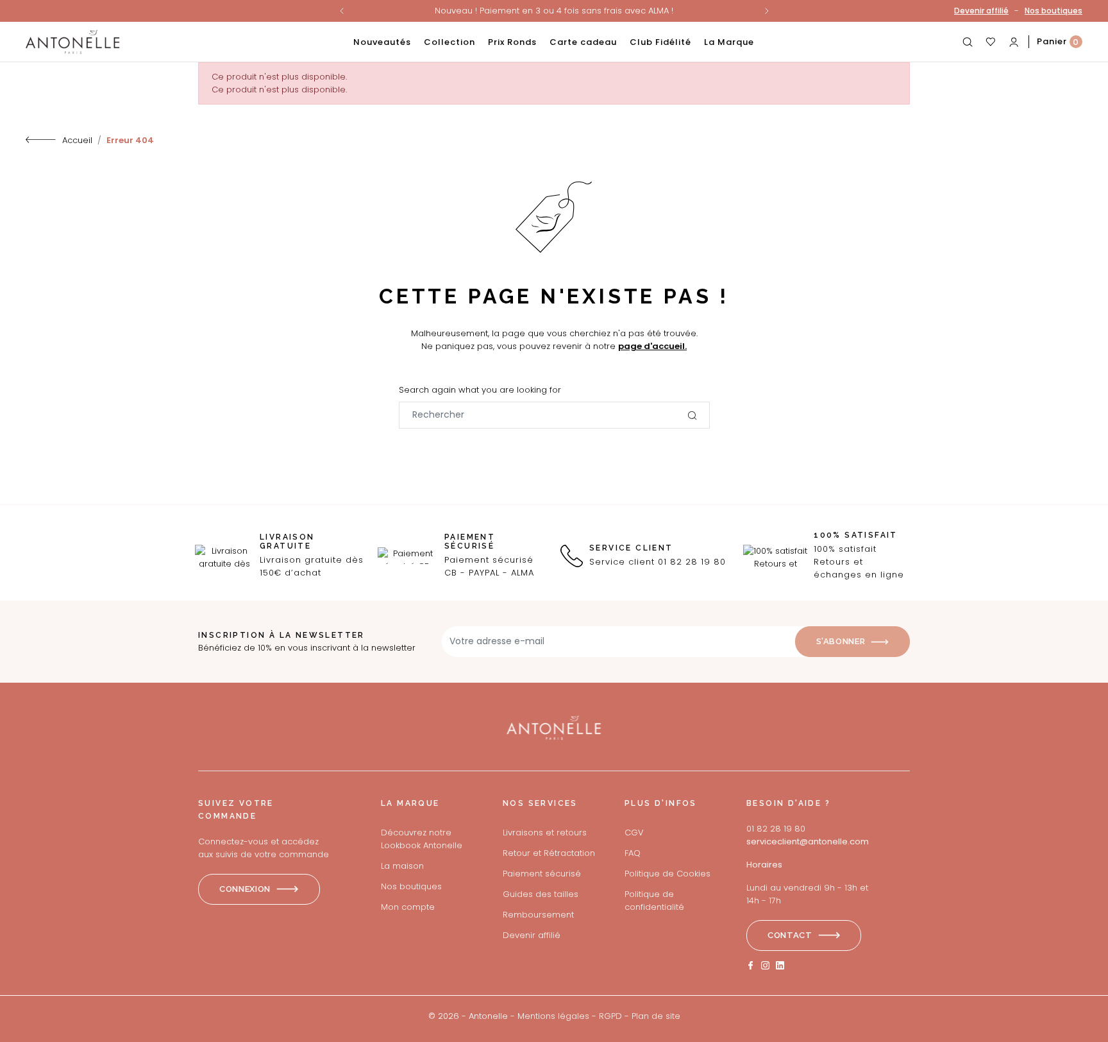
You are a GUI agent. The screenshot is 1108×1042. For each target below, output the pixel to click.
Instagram (765, 965)
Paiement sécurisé (542, 873)
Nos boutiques (1053, 10)
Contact (790, 935)
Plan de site (656, 1016)
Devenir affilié (981, 10)
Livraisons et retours (545, 832)
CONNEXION (245, 889)
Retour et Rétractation (549, 853)
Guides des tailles (540, 894)
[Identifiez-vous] (1014, 41)
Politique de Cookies (667, 873)
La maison (402, 866)
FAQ (633, 853)
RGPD (610, 1016)
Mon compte (408, 907)
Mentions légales (553, 1016)
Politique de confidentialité (654, 900)
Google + (780, 965)
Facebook (750, 965)
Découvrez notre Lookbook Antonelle (421, 838)
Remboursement (538, 915)
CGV (634, 832)
